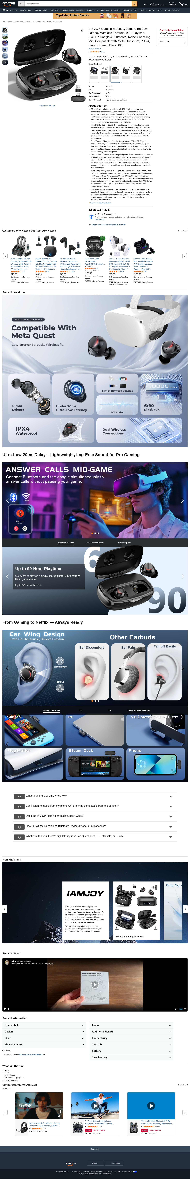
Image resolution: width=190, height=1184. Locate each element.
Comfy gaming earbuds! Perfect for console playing (32, 964)
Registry (152, 10)
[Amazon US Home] (71, 1164)
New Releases (68, 10)
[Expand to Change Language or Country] (102, 1164)
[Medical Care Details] (32, 10)
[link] (21, 263)
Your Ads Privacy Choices (123, 1171)
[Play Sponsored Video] (95, 1106)
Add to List (164, 42)
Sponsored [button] (5, 1088)
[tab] (92, 533)
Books (116, 10)
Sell (135, 10)
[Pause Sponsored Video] (60, 1111)
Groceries (80, 10)
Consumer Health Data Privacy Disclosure (97, 1171)
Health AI (14, 10)
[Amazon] (9, 4)
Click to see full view (47, 106)
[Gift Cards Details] (131, 10)
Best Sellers (54, 10)
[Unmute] (185, 1008)
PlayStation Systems (34, 21)
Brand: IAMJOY (95, 49)
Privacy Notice (76, 1171)
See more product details (100, 203)
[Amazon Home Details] (178, 10)
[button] (5, 10)
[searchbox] (78, 3)
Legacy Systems (19, 21)
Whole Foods (92, 10)
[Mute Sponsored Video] (60, 1116)
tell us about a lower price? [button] (30, 1055)
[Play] (4, 1009)
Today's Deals (106, 10)
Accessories (57, 21)
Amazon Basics (41, 10)
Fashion (142, 10)
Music (160, 10)
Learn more (100, 219)
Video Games (7, 21)
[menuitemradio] (181, 1009)
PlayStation (47, 21)
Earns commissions (24, 961)
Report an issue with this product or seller (109, 225)
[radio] (5, 30)
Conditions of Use (62, 1171)
